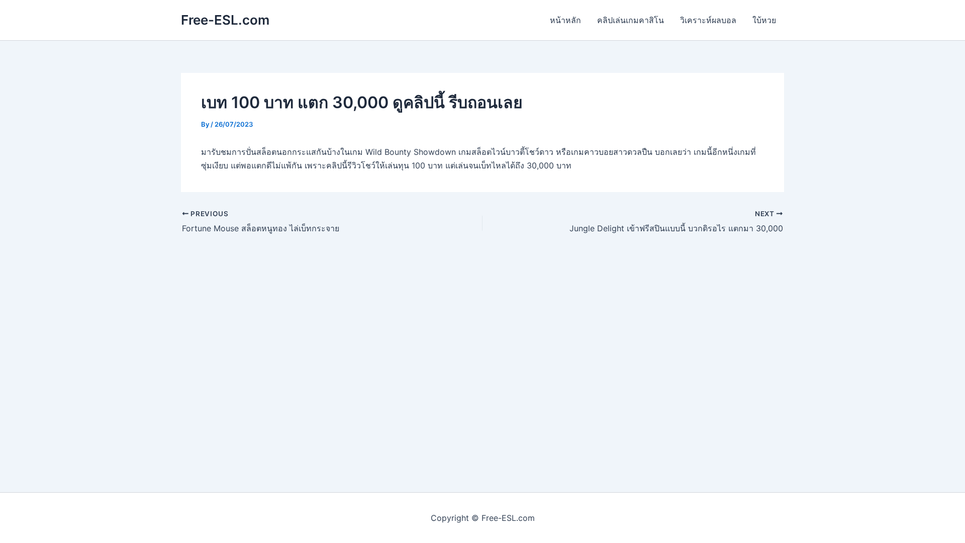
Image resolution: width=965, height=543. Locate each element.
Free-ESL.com (225, 20)
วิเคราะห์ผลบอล (708, 20)
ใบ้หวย (764, 20)
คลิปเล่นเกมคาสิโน (630, 20)
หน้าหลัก (565, 20)
